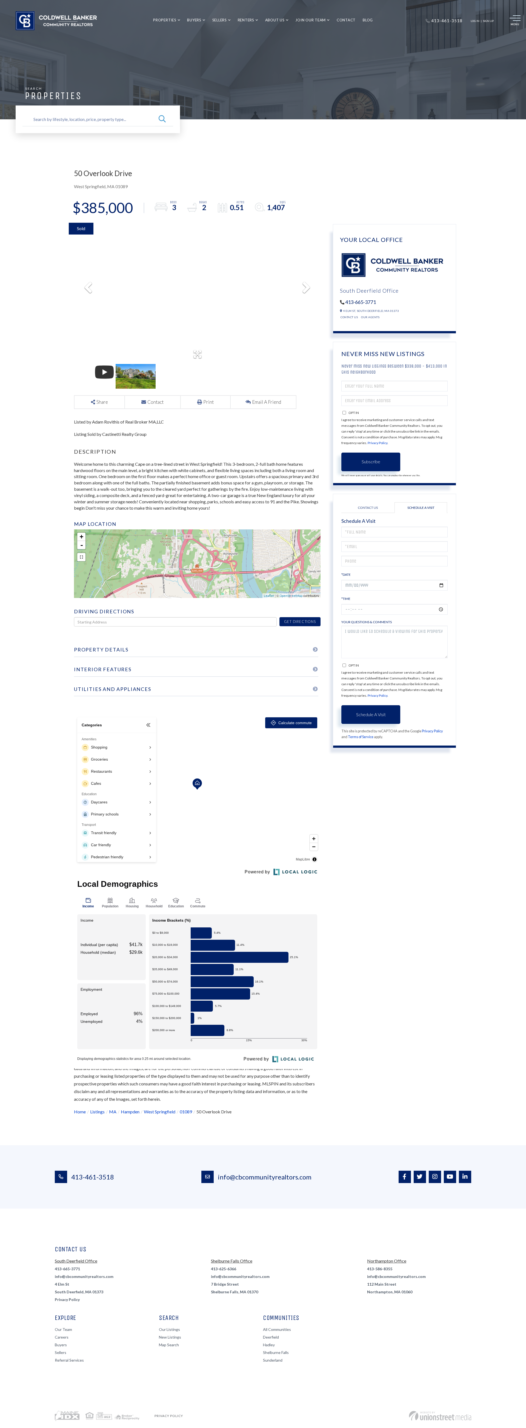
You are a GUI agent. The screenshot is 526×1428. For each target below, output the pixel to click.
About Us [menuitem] (275, 20)
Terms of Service (360, 737)
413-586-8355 (379, 1268)
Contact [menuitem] (346, 20)
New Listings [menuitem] (170, 1337)
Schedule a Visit (420, 508)
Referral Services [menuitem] (69, 1360)
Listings (97, 1111)
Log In (475, 20)
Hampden (130, 1111)
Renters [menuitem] (246, 20)
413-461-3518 (92, 1177)
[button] (162, 119)
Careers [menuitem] (61, 1337)
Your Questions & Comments (366, 622)
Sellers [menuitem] (219, 20)
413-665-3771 (360, 302)
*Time (345, 599)
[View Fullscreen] (81, 557)
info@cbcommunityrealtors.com (264, 1177)
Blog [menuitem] (368, 20)
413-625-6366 (223, 1268)
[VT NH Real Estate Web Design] (440, 1416)
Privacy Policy (377, 443)
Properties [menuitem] (164, 20)
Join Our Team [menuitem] (310, 20)
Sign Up (488, 20)
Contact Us (349, 317)
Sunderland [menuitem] (272, 1360)
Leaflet (269, 595)
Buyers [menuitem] (194, 20)
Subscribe (371, 461)
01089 (186, 1111)
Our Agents (370, 317)
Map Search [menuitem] (169, 1344)
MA (112, 1111)
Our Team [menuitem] (63, 1329)
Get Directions (300, 621)
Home (80, 1111)
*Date (346, 574)
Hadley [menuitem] (269, 1344)
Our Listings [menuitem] (169, 1329)
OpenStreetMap (290, 595)
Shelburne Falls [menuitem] (276, 1352)
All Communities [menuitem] (277, 1329)
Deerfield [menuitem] (271, 1337)
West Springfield (159, 1111)
